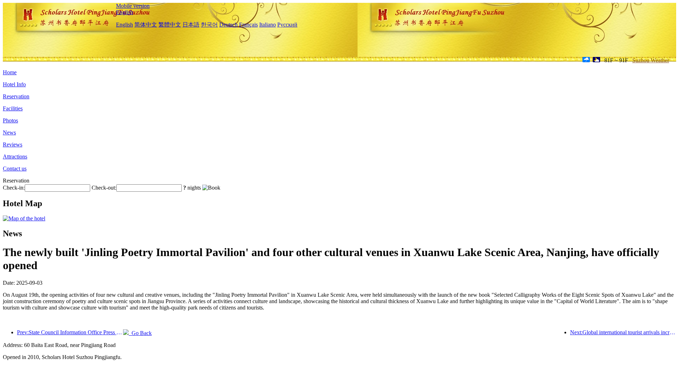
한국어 (209, 25)
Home (10, 72)
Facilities (13, 108)
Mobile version (133, 6)
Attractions (15, 157)
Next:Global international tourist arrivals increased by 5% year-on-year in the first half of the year (623, 332)
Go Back (140, 333)
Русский (287, 25)
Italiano (267, 25)
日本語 (190, 25)
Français (248, 25)
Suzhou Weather (650, 60)
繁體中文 (169, 25)
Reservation (16, 96)
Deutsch (228, 25)
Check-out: (104, 188)
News (9, 132)
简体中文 (145, 25)
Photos (10, 120)
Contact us (15, 169)
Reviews (12, 144)
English (124, 12)
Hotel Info (14, 84)
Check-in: (14, 188)
